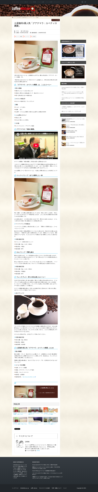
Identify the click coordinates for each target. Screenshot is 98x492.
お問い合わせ (34, 488)
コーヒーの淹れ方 (24, 2)
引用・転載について (56, 488)
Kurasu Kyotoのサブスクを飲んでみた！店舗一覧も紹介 (44, 464)
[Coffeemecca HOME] (12, 17)
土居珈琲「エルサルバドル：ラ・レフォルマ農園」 (50, 414)
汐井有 (17, 31)
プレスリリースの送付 (44, 488)
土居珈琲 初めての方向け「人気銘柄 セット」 (35, 414)
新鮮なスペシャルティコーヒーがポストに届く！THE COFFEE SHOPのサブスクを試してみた (73, 93)
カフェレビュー (57, 2)
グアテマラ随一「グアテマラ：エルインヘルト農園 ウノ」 (51, 423)
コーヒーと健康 (40, 2)
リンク (65, 488)
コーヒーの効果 (48, 2)
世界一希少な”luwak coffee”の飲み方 (75, 136)
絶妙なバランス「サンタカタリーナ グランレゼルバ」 (35, 423)
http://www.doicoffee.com (29, 376)
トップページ (15, 488)
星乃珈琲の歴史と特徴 (71, 130)
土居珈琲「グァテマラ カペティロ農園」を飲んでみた (20, 414)
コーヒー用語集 (32, 2)
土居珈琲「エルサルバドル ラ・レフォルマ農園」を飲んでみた (20, 423)
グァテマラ (27, 36)
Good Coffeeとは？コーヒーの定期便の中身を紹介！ (44, 470)
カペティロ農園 (19, 36)
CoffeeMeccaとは (24, 488)
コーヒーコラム (15, 2)
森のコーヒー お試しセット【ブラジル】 (71, 111)
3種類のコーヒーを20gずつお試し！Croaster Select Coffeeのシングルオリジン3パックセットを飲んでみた (47, 477)
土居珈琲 (34, 36)
